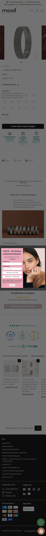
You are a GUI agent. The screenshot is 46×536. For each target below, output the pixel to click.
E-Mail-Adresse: (5, 261)
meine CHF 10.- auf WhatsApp (12, 276)
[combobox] (4, 268)
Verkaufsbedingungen (10, 282)
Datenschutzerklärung (17, 282)
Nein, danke (12, 285)
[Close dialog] (43, 249)
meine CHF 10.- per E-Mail (12, 272)
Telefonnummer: (6, 266)
